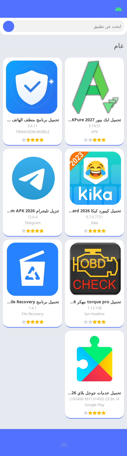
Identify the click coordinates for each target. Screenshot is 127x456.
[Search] (8, 26)
